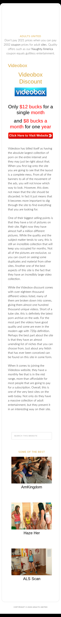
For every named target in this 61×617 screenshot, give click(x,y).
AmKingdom (31, 487)
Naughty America (42, 49)
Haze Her (32, 533)
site (43, 44)
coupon (15, 44)
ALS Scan (31, 579)
